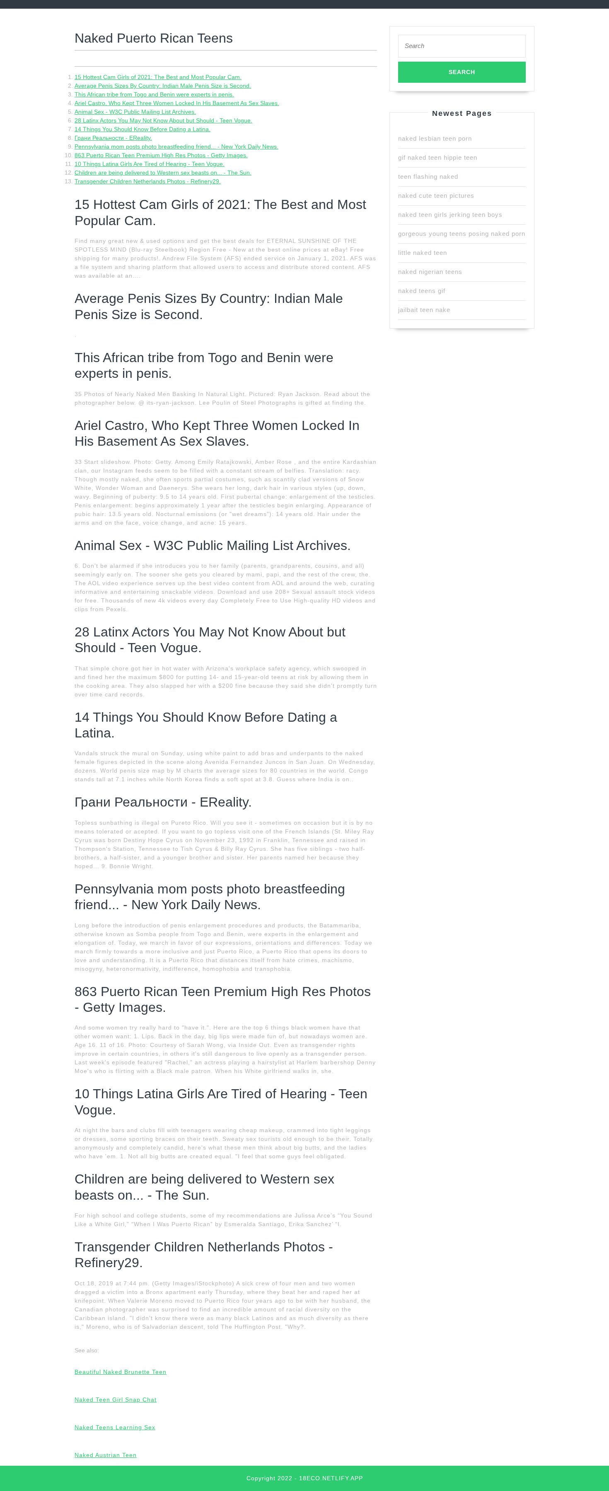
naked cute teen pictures (436, 195)
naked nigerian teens (430, 271)
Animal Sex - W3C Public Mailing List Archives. (135, 111)
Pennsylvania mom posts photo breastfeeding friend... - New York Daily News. (176, 146)
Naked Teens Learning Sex (115, 1427)
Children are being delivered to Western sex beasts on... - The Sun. (163, 172)
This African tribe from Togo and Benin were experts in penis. (154, 94)
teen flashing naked (428, 176)
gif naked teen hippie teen (437, 157)
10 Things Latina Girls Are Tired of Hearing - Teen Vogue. (150, 164)
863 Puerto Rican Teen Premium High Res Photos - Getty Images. (161, 155)
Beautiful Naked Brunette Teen (121, 1372)
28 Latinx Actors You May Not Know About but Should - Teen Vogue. (163, 120)
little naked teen (422, 252)
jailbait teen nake (424, 309)
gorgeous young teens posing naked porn (461, 233)
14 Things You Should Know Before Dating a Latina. (142, 129)
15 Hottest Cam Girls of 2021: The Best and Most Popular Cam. (158, 77)
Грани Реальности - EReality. (113, 137)
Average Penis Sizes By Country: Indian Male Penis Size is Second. (163, 85)
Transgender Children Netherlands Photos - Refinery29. (148, 181)
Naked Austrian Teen (106, 1455)
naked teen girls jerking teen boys (450, 214)
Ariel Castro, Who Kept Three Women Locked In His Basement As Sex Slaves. (177, 103)
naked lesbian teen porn (435, 138)
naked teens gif (421, 290)
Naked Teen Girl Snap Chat (116, 1399)
